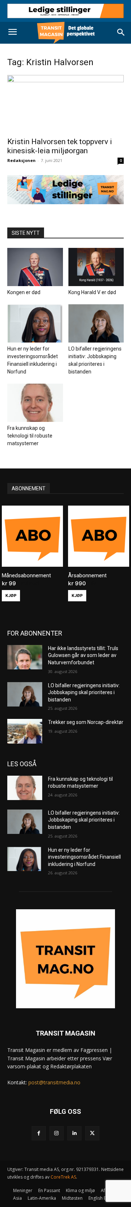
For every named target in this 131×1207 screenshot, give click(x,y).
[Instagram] (56, 1133)
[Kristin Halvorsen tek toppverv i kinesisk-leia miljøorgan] (65, 103)
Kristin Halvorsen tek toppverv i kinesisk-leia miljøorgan (59, 146)
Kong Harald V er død (92, 292)
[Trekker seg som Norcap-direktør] (24, 731)
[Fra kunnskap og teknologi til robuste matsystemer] (35, 403)
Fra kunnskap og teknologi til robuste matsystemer (29, 435)
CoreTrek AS (63, 1177)
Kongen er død (23, 292)
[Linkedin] (74, 1133)
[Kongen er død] (35, 267)
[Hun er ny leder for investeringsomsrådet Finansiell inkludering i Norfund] (35, 323)
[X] (92, 1133)
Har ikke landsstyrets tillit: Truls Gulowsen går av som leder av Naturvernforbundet (83, 655)
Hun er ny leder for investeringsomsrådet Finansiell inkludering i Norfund (84, 857)
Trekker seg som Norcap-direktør (85, 722)
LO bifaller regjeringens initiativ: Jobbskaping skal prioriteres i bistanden (84, 692)
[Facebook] (39, 1133)
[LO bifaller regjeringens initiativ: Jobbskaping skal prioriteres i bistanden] (96, 323)
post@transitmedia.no (54, 1082)
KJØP (10, 595)
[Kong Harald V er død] (96, 267)
